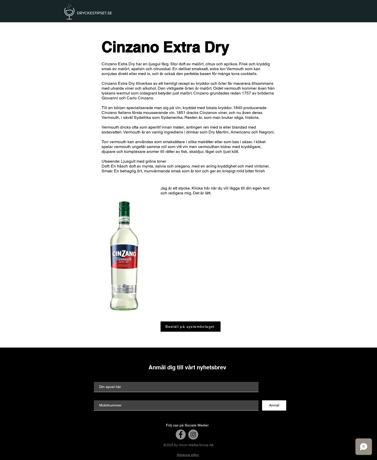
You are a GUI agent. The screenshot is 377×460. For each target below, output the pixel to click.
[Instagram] (193, 435)
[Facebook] (181, 435)
